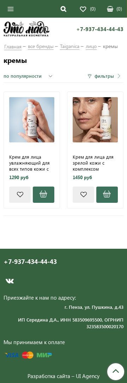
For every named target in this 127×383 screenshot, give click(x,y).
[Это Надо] (26, 29)
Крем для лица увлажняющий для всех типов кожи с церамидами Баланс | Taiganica (31, 162)
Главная (13, 46)
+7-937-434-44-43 (99, 29)
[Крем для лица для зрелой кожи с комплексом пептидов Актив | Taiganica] (95, 119)
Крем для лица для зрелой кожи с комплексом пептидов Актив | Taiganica (93, 162)
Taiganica (69, 46)
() (119, 8)
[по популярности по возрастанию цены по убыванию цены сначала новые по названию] (29, 76)
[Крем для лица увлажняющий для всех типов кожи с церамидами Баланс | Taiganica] (31, 119)
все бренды (41, 46)
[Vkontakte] (10, 281)
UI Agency (87, 375)
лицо (91, 46)
